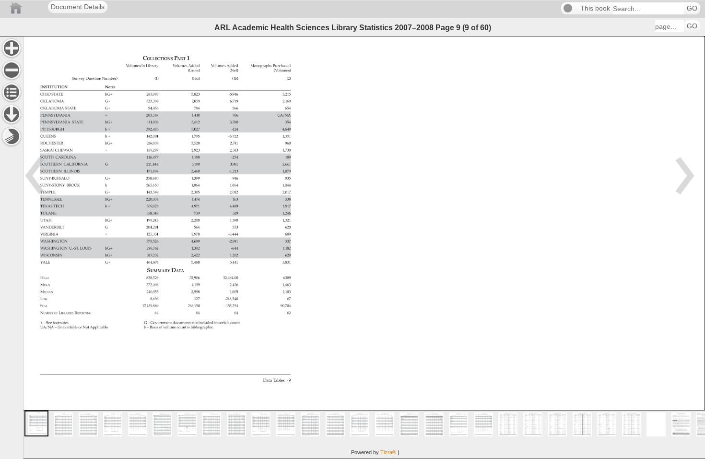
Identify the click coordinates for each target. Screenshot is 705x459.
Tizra (388, 452)
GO (692, 8)
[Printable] (11, 136)
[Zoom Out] (11, 70)
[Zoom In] (11, 48)
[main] (364, 247)
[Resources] (11, 114)
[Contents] (11, 92)
